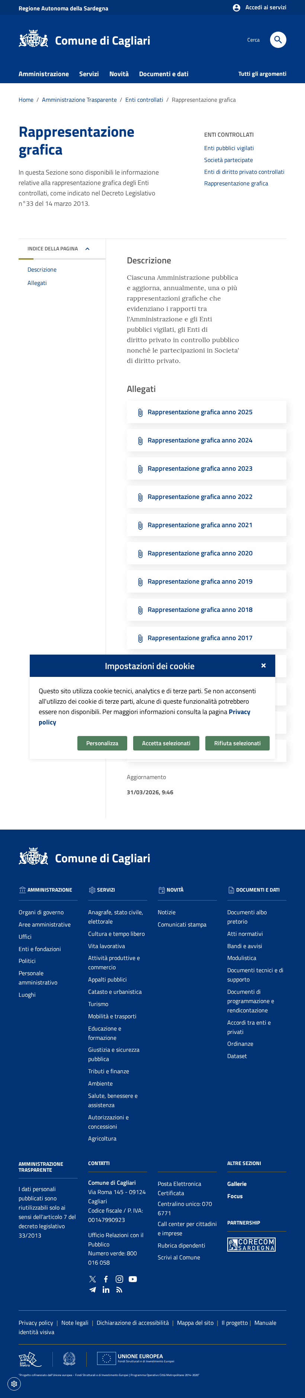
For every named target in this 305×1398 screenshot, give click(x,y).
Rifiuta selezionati (237, 743)
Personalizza (102, 743)
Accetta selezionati (166, 743)
